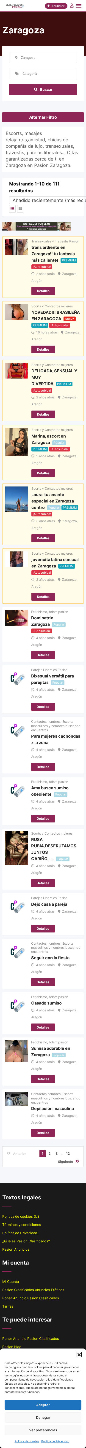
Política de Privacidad (55, 1441)
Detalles (43, 291)
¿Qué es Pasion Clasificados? (26, 1241)
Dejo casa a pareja (49, 904)
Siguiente (65, 1161)
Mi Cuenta (10, 1281)
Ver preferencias (43, 1430)
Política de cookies (27, 1441)
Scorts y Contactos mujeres (52, 306)
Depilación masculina (52, 1108)
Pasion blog (11, 1347)
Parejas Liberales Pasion (49, 670)
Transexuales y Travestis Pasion (55, 241)
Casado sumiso (46, 1003)
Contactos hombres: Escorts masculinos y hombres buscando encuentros (55, 726)
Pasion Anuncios (15, 1249)
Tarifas (7, 1306)
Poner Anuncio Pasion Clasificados (30, 1298)
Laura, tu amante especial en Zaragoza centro (52, 501)
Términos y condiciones (21, 1224)
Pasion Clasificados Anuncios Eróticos (33, 1290)
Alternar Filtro (43, 117)
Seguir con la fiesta (50, 957)
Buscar (46, 89)
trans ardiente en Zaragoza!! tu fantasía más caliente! (53, 254)
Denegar (43, 1417)
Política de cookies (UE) (21, 1216)
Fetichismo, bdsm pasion (49, 612)
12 (68, 1153)
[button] (79, 1354)
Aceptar (43, 1405)
